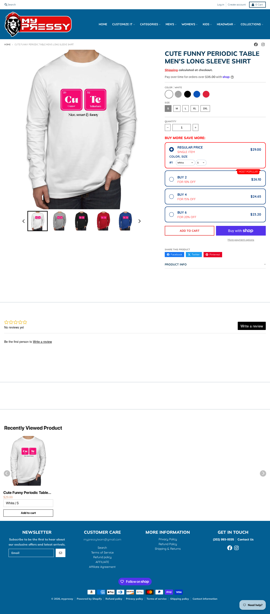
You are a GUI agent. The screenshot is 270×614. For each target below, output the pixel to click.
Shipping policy (179, 598)
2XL (205, 108)
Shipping (171, 70)
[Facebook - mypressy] (229, 547)
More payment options (241, 239)
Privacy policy (134, 598)
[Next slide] (139, 221)
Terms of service (157, 598)
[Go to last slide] (24, 221)
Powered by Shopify (89, 598)
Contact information (205, 598)
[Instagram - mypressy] (236, 547)
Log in (220, 4)
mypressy (67, 598)
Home (7, 44)
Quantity (170, 121)
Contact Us (246, 539)
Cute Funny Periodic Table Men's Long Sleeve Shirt (25, 492)
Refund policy (113, 598)
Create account (237, 4)
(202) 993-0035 (223, 539)
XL (194, 108)
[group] (37, 221)
